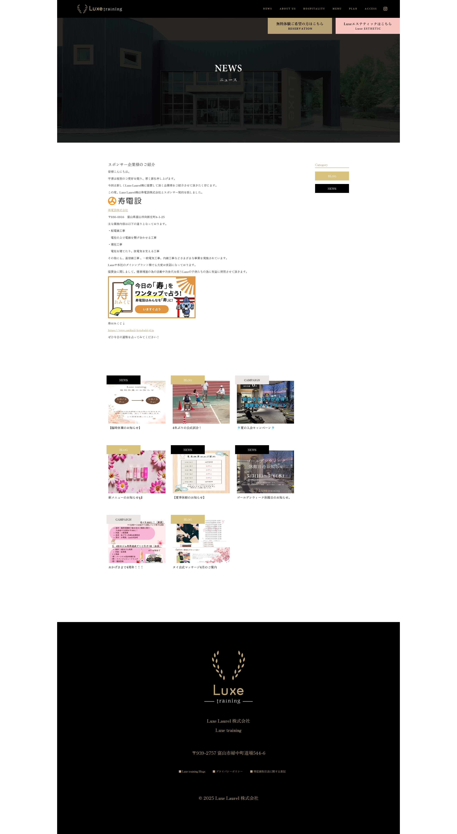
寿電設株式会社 (118, 210)
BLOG (332, 176)
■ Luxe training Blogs (192, 771)
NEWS (332, 188)
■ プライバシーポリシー (228, 771)
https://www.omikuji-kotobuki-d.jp (131, 330)
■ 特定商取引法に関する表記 (268, 771)
